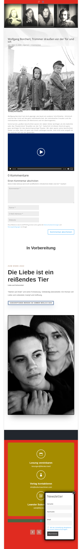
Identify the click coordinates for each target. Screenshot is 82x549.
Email (49, 520)
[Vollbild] (72, 169)
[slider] (39, 168)
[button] (41, 152)
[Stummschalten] (68, 169)
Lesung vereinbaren (41, 462)
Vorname (50, 504)
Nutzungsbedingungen (14, 227)
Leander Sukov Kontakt (41, 504)
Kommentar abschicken (61, 232)
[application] (41, 152)
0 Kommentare (36, 45)
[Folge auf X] (39, 532)
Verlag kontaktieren (41, 483)
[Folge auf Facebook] (32, 532)
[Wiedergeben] (10, 169)
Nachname (50, 512)
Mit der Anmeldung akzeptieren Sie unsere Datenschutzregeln (59, 528)
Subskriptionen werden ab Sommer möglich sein (31, 303)
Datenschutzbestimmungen (51, 225)
